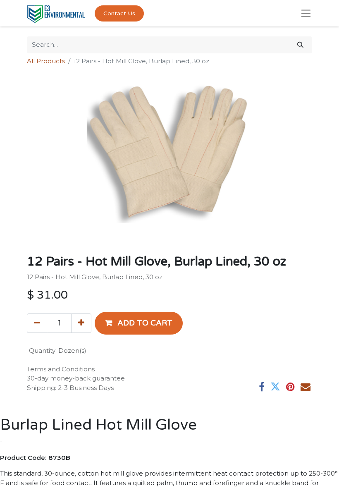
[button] (139, 323)
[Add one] (81, 323)
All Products (46, 61)
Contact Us (119, 13)
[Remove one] (37, 323)
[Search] (300, 44)
